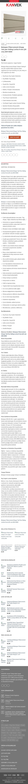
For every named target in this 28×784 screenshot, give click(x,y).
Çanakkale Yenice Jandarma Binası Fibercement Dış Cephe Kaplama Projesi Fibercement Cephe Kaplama (15, 713)
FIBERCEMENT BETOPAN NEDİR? (15, 706)
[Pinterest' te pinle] (14, 155)
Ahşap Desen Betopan (16, 149)
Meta (20, 735)
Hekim (10, 151)
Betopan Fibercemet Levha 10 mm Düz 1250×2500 (20, 548)
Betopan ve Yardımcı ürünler (8, 730)
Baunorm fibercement (6, 727)
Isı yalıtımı (4, 735)
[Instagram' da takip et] (5, 685)
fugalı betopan (13, 732)
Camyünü (23, 730)
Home (2, 43)
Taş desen (19, 737)
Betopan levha (16, 727)
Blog (15, 777)
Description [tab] (4, 164)
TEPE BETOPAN (11, 740)
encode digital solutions (18, 780)
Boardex (18, 730)
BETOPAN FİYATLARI (12, 144)
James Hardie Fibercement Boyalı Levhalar (14, 701)
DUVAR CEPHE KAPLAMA (12, 43)
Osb (23, 735)
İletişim (19, 777)
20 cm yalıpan (7, 149)
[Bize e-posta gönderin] (8, 685)
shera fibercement (12, 737)
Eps (8, 732)
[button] (2, 5)
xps (17, 740)
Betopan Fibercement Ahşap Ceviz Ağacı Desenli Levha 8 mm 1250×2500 (6, 548)
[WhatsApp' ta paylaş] (2, 155)
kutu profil (15, 735)
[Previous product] (5, 57)
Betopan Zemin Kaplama (12, 695)
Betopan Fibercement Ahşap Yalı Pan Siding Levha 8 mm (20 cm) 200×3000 (13, 334)
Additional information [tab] (8, 167)
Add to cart (14, 137)
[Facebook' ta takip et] (2, 685)
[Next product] (2, 57)
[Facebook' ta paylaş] (5, 155)
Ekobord (3, 732)
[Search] (26, 5)
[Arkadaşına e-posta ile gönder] (11, 155)
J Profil (9, 735)
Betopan (3, 201)
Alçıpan (22, 725)
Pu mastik (4, 737)
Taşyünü (3, 740)
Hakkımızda (9, 777)
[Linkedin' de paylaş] (16, 155)
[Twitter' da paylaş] (8, 155)
